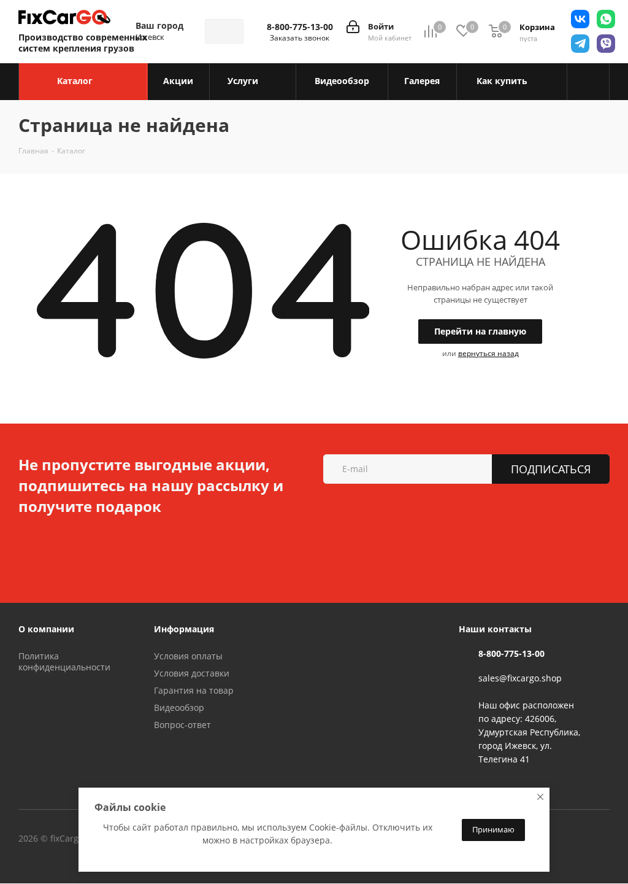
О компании (46, 629)
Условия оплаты (188, 656)
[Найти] (228, 31)
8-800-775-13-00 (300, 27)
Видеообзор (179, 707)
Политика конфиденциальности (64, 661)
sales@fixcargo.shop (520, 678)
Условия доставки (191, 673)
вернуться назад (488, 353)
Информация (184, 629)
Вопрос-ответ (182, 725)
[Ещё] (588, 81)
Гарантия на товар (194, 690)
